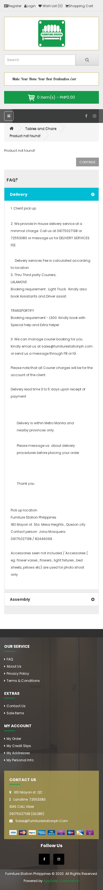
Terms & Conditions (23, 680)
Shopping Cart (80, 6)
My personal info (20, 760)
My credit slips (19, 745)
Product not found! (25, 135)
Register (14, 6)
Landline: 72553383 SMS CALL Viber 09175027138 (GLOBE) (27, 806)
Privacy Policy (18, 673)
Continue (87, 162)
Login (31, 6)
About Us (14, 666)
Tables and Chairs (41, 128)
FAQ (10, 659)
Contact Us (16, 706)
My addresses (18, 753)
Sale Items (15, 713)
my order (14, 738)
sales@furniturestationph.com (41, 821)
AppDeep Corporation (61, 880)
